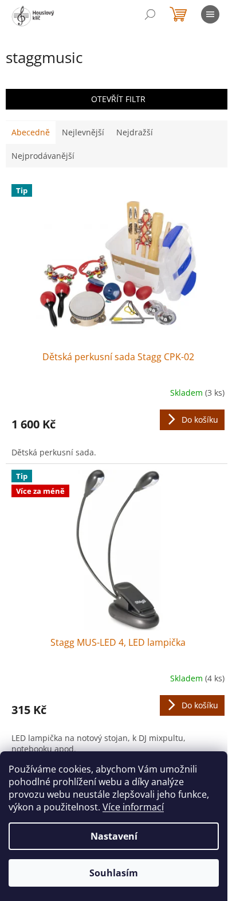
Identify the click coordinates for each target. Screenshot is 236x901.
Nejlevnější (83, 132)
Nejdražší (134, 132)
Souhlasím (113, 873)
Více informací (133, 807)
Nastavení (114, 836)
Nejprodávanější (42, 155)
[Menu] (210, 14)
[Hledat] (150, 14)
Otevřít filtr (118, 98)
